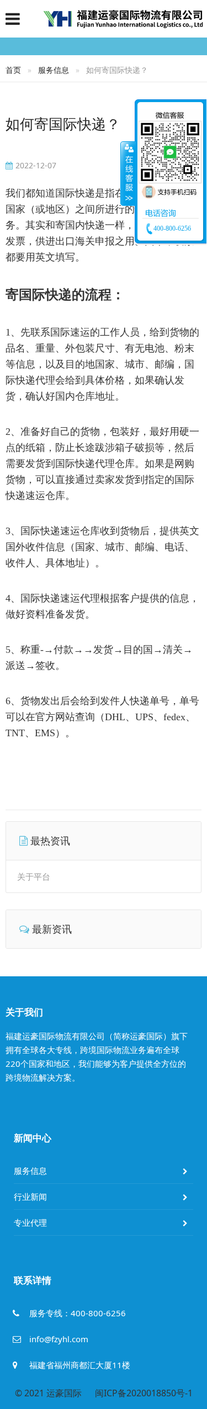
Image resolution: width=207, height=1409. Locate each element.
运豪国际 (64, 1393)
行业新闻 (30, 1196)
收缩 (128, 173)
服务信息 (53, 70)
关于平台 (33, 876)
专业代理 (30, 1222)
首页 (13, 70)
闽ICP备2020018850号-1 (144, 1393)
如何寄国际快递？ (63, 124)
